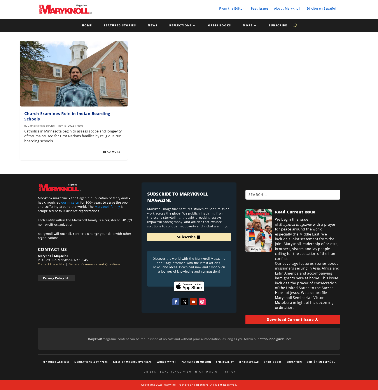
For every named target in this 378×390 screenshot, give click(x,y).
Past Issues (259, 8)
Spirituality (225, 361)
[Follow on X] (184, 301)
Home (87, 25)
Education (294, 361)
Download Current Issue (290, 319)
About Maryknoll (287, 8)
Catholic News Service (41, 125)
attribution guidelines (276, 339)
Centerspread (249, 361)
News (153, 25)
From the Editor (231, 8)
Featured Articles (56, 361)
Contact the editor (51, 264)
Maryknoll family (107, 206)
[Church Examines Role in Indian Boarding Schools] (74, 74)
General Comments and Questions (94, 264)
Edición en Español (321, 8)
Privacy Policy (53, 278)
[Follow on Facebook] (175, 301)
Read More (112, 152)
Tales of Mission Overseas (132, 361)
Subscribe (278, 25)
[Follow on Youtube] (193, 301)
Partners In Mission (196, 361)
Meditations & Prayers (91, 361)
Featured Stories (120, 25)
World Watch (167, 361)
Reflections (180, 25)
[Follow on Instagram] (202, 301)
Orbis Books (219, 25)
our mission (70, 202)
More (248, 25)
